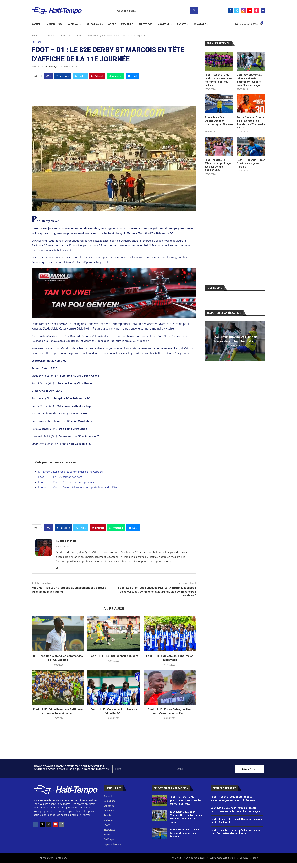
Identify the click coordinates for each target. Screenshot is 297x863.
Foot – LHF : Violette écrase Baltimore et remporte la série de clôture (78, 487)
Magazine (163, 24)
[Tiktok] (256, 10)
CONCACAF (199, 24)
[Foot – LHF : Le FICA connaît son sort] (113, 633)
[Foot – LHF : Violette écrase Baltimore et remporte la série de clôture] (58, 687)
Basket (181, 24)
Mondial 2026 (54, 24)
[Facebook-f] (35, 824)
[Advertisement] (114, 92)
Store (112, 24)
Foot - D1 (65, 35)
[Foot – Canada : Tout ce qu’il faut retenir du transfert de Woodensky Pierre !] (251, 103)
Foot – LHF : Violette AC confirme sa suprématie (66, 482)
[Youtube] (250, 10)
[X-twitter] (42, 824)
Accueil (36, 24)
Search (194, 10)
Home (35, 35)
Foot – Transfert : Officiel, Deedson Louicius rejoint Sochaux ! (219, 122)
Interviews (145, 24)
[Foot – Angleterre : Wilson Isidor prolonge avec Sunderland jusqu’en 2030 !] (219, 146)
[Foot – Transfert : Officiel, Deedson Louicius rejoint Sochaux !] (219, 103)
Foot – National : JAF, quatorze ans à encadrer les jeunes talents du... (185, 800)
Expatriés (127, 24)
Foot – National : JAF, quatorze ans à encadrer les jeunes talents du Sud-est (219, 80)
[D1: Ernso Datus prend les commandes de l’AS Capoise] (58, 633)
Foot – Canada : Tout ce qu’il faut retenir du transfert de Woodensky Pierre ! (251, 122)
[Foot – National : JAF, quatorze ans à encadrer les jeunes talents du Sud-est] (219, 61)
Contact (244, 857)
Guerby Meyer (50, 66)
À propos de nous (195, 857)
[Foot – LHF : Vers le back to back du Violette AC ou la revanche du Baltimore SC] (113, 687)
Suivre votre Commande (222, 857)
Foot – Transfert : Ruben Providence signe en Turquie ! (251, 163)
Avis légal (176, 857)
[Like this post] (49, 76)
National (73, 24)
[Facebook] (230, 10)
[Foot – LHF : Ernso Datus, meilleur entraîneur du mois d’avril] (170, 687)
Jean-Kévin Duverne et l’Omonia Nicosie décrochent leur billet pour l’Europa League (250, 80)
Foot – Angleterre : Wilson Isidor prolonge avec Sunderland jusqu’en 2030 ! (218, 165)
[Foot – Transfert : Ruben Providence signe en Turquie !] (251, 146)
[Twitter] (236, 10)
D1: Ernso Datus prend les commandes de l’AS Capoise (70, 471)
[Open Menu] (263, 10)
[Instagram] (243, 10)
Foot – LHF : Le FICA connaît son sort (60, 476)
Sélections (93, 24)
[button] (207, 341)
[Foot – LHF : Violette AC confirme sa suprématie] (170, 633)
